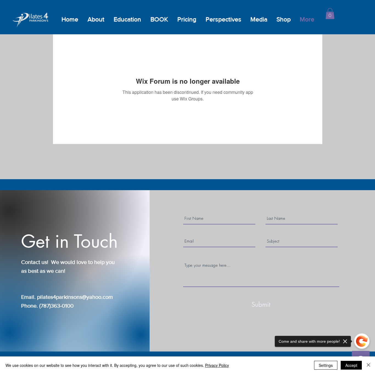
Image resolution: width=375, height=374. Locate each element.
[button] (330, 13)
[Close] (368, 365)
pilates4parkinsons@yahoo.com (75, 297)
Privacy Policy (217, 365)
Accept (351, 365)
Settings (326, 365)
